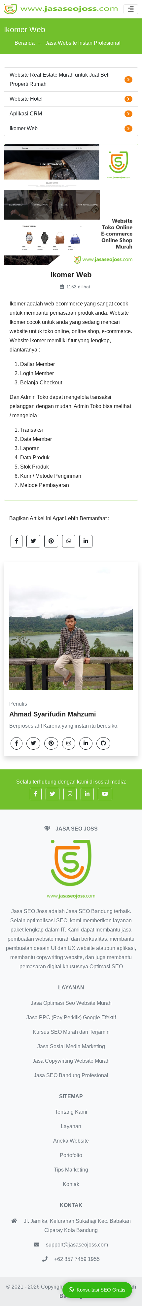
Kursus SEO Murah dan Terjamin (71, 1032)
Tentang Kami (71, 1112)
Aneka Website (71, 1141)
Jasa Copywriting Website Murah (71, 1061)
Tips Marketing (71, 1170)
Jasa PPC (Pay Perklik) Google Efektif (71, 1017)
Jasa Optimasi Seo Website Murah (71, 1003)
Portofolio (71, 1155)
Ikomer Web (24, 128)
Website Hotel (26, 99)
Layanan (71, 1126)
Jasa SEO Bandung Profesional (71, 1075)
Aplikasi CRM (26, 113)
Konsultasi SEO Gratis (101, 1290)
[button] (16, 541)
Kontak (71, 1184)
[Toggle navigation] (131, 9)
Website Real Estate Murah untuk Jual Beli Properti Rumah (60, 79)
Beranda (25, 43)
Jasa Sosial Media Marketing (71, 1046)
